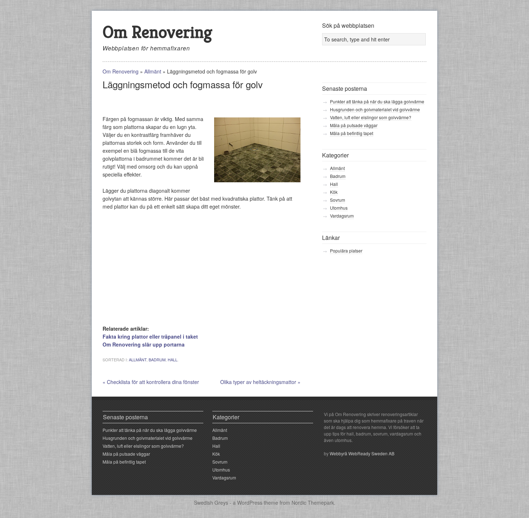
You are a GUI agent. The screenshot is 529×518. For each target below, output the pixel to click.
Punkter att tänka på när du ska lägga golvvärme (377, 101)
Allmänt (152, 71)
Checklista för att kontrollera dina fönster (151, 381)
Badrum (157, 359)
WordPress (249, 502)
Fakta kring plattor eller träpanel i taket (150, 336)
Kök (334, 192)
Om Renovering (157, 32)
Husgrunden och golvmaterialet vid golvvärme (375, 109)
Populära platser (346, 250)
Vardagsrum (342, 216)
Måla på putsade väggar (353, 125)
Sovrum (337, 200)
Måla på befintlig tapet (351, 133)
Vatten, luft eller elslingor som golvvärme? (370, 117)
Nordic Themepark (312, 502)
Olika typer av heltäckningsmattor (260, 381)
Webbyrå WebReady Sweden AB (362, 453)
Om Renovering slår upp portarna (144, 344)
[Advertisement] (187, 104)
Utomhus (339, 208)
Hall (172, 359)
